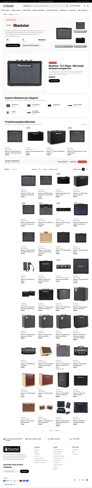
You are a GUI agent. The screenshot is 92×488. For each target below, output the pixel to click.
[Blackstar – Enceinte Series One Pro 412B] (81, 266)
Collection (11, 14)
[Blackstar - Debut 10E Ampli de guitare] (28, 380)
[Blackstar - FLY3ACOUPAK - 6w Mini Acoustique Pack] (46, 407)
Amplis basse (24, 191)
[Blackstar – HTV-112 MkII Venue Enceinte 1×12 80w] (63, 294)
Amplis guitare (8, 149)
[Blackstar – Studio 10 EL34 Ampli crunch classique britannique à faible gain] (81, 321)
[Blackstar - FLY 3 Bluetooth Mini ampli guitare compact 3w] (46, 294)
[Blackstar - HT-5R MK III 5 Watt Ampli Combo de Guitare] (81, 209)
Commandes (5, 1)
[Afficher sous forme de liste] (87, 169)
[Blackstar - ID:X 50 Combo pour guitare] (81, 237)
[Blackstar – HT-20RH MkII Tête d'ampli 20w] (28, 350)
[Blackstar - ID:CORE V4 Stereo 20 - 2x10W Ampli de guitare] (28, 237)
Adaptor (23, 277)
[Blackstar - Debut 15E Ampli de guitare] (46, 380)
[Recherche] (67, 6)
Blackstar (7, 147)
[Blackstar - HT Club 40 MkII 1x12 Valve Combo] (46, 209)
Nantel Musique (10, 484)
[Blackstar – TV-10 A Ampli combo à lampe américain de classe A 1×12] (46, 237)
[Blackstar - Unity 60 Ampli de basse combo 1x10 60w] (63, 321)
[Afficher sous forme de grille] (83, 169)
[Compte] (84, 6)
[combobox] (45, 6)
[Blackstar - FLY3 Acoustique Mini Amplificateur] (28, 407)
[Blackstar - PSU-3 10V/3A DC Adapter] (28, 266)
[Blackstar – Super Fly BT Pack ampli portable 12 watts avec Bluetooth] (63, 407)
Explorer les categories (62, 161)
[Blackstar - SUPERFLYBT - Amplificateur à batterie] (81, 407)
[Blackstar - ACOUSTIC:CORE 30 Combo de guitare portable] (46, 350)
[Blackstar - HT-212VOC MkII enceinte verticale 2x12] (63, 380)
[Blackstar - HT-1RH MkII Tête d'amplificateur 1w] (81, 350)
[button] (34, 1)
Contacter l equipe (82, 161)
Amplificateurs (29, 149)
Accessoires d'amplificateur (62, 277)
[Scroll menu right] (90, 10)
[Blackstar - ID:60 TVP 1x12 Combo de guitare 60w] (46, 266)
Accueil (5, 14)
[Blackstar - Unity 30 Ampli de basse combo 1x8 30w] (46, 321)
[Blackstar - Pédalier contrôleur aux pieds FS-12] (63, 209)
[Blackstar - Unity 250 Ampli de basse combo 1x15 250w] (28, 321)
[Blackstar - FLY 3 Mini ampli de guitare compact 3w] (56, 136)
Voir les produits (73, 161)
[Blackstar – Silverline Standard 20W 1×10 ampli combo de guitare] (63, 350)
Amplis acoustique (42, 362)
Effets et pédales (60, 220)
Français (78, 1)
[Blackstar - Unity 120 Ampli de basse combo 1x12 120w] (81, 294)
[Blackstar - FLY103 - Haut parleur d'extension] (81, 380)
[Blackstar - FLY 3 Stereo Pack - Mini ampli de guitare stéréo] (28, 294)
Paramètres (15, 1)
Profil (11, 1)
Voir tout (84, 124)
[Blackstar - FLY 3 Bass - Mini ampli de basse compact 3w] (28, 180)
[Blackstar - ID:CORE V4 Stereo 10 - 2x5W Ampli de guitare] (77, 136)
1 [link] (50, 430)
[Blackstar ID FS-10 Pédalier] (63, 266)
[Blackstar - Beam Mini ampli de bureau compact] (35, 136)
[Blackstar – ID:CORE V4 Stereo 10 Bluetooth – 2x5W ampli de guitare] (15, 136)
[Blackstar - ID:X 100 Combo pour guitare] (63, 237)
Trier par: (45, 169)
